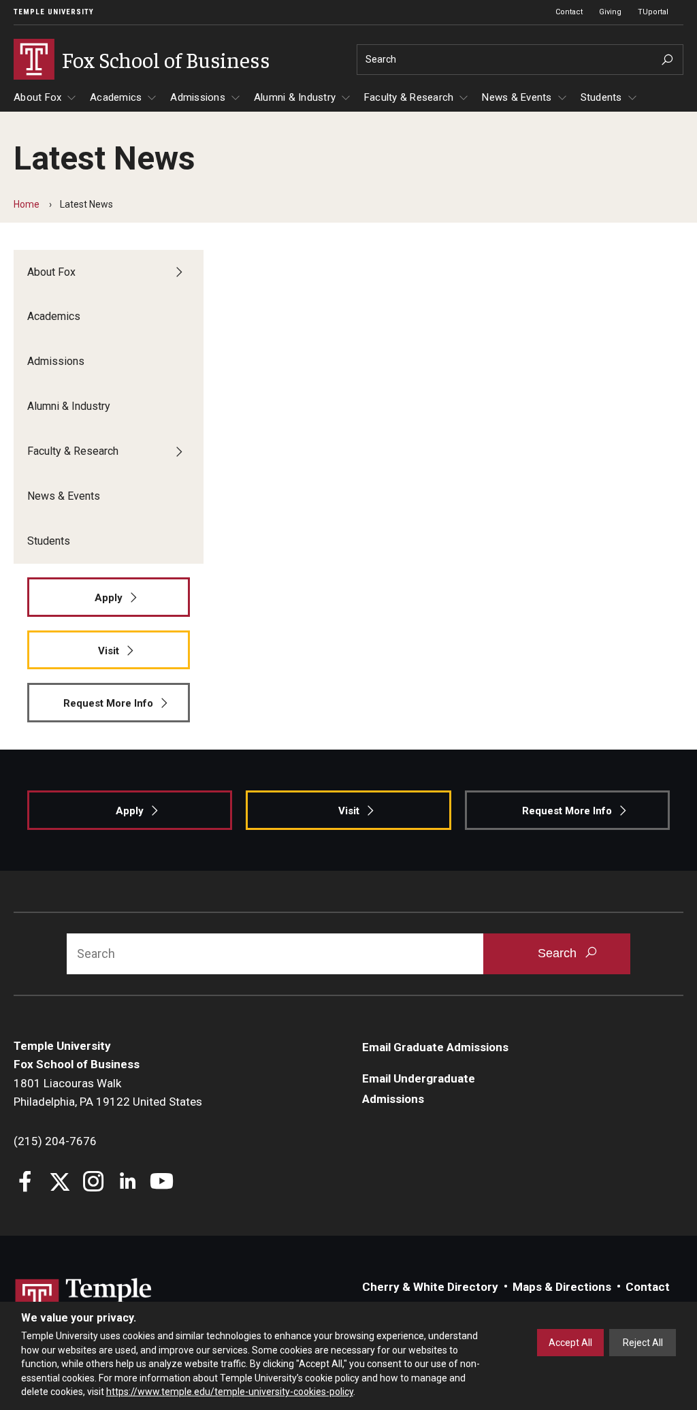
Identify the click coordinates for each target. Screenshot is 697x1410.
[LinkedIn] (128, 1183)
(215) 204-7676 (55, 1141)
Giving (610, 11)
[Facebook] (25, 1183)
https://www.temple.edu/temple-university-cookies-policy (229, 1391)
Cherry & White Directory (430, 1287)
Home (26, 204)
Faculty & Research (409, 97)
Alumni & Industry (295, 97)
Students (601, 97)
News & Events (516, 97)
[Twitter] (59, 1183)
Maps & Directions (562, 1287)
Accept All (570, 1342)
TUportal (653, 11)
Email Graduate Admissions (435, 1047)
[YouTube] (162, 1183)
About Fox (37, 97)
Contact (569, 11)
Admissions (197, 97)
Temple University (54, 11)
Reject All (643, 1342)
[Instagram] (94, 1183)
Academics (116, 97)
